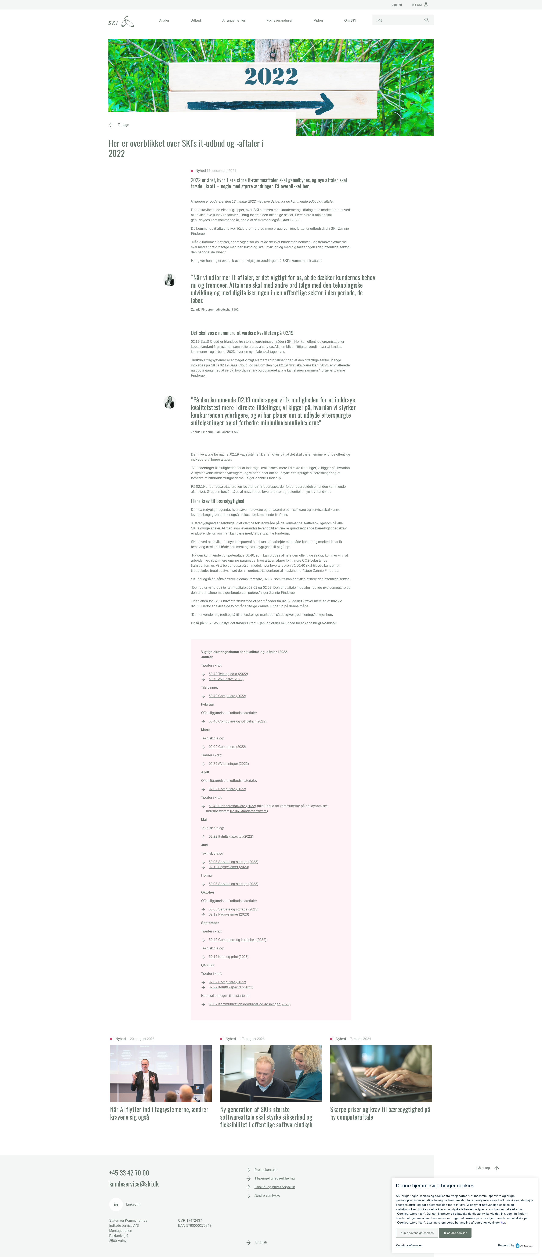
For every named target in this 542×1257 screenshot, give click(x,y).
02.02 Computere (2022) (227, 747)
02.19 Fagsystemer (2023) (229, 867)
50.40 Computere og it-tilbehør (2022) (237, 721)
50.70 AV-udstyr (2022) (226, 679)
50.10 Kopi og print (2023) (229, 957)
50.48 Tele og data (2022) (228, 674)
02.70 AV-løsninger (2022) (229, 763)
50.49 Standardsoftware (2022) (232, 806)
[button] (164, 20)
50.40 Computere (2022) (227, 696)
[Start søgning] (426, 20)
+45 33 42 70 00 (129, 1172)
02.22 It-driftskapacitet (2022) (231, 836)
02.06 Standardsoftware (248, 811)
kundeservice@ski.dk (134, 1183)
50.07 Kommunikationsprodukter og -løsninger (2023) (249, 1004)
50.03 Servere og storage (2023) (233, 862)
